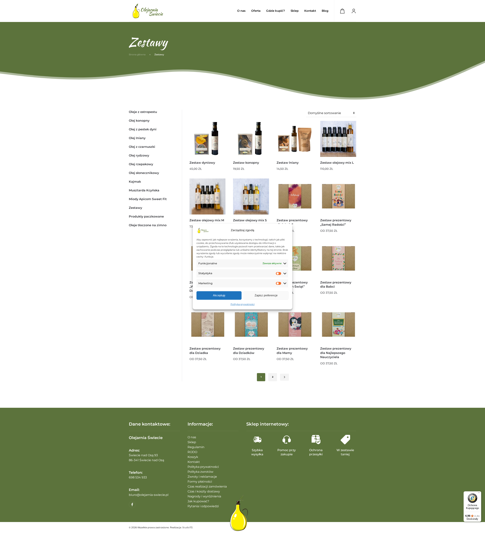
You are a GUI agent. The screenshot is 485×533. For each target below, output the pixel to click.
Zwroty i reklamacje (202, 476)
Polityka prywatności (243, 304)
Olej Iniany (137, 138)
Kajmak (135, 181)
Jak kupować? (198, 501)
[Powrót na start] (148, 11)
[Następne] (284, 377)
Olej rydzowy (139, 155)
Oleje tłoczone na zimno (148, 225)
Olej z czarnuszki (142, 147)
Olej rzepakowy (141, 164)
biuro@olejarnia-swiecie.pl (148, 495)
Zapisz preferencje (266, 295)
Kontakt (310, 11)
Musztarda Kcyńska (144, 190)
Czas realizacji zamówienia (207, 486)
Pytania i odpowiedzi (203, 506)
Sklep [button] (295, 11)
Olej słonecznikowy (144, 173)
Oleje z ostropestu (143, 112)
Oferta (255, 11)
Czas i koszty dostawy (204, 491)
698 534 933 (138, 477)
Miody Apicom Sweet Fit (148, 199)
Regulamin (196, 447)
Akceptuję (219, 295)
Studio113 (187, 527)
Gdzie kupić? (275, 11)
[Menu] (479, 493)
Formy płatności (200, 481)
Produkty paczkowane (146, 216)
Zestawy (135, 208)
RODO (192, 452)
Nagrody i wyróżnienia (204, 496)
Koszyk (193, 457)
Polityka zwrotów (200, 472)
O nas (241, 11)
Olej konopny (139, 120)
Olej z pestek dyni (142, 129)
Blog (325, 11)
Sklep (192, 442)
